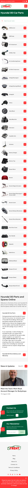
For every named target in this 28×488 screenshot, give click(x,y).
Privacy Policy (14, 470)
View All (20, 366)
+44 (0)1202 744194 (10, 1)
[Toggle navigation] (25, 6)
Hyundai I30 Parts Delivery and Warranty (11, 354)
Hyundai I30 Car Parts (8, 313)
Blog (14, 458)
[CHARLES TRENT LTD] (7, 6)
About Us (14, 461)
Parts (14, 455)
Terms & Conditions (14, 467)
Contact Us (14, 464)
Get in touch (10, 415)
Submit (22, 432)
